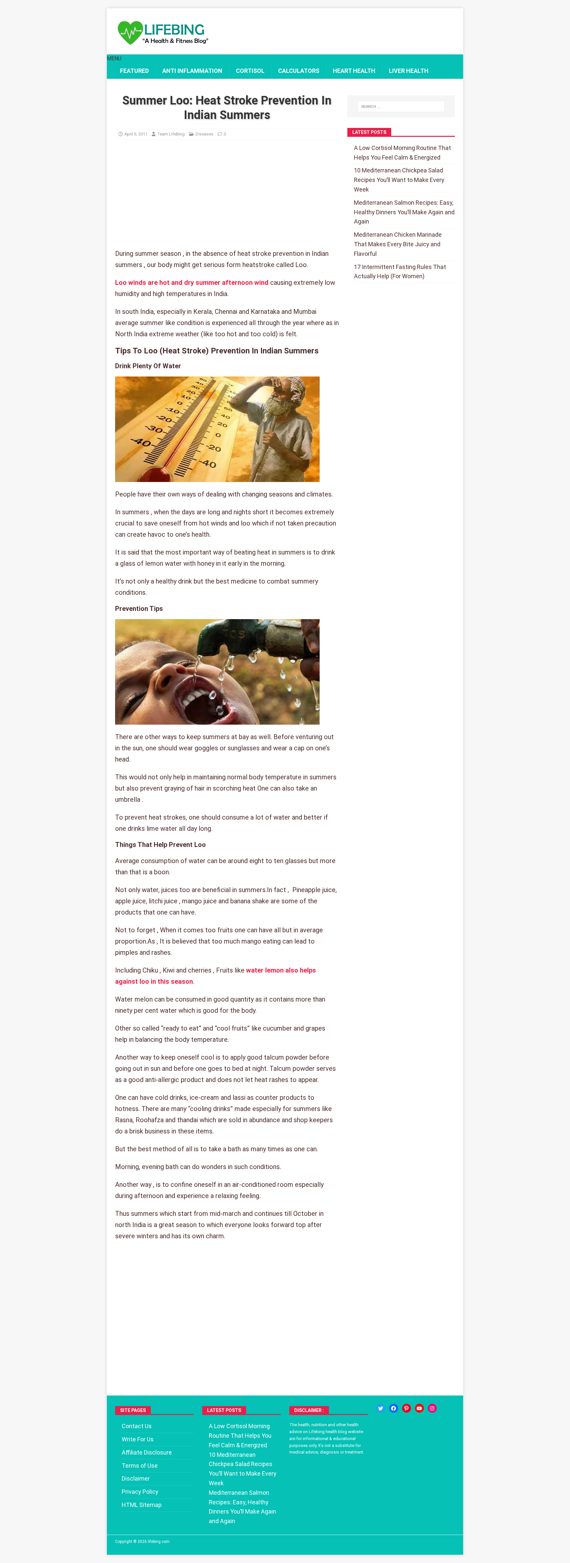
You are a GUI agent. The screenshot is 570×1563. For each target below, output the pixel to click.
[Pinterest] (406, 1408)
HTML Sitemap (142, 1504)
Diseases (204, 134)
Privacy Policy (140, 1491)
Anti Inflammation (192, 70)
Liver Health (408, 70)
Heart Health (354, 70)
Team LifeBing (171, 134)
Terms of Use (140, 1465)
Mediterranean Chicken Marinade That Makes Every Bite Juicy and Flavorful (398, 244)
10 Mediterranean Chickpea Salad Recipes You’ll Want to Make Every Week (399, 180)
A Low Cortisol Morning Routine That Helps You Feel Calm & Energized (240, 1436)
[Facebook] (393, 1408)
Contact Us (137, 1426)
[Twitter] (380, 1408)
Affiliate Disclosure (147, 1452)
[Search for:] (401, 106)
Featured (134, 70)
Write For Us (138, 1439)
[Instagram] (432, 1408)
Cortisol (250, 70)
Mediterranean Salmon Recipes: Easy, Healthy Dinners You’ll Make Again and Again (404, 212)
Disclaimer (136, 1478)
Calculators (298, 70)
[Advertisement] (227, 199)
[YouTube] (419, 1408)
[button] (114, 58)
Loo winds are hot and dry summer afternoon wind (192, 282)
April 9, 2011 (135, 134)
